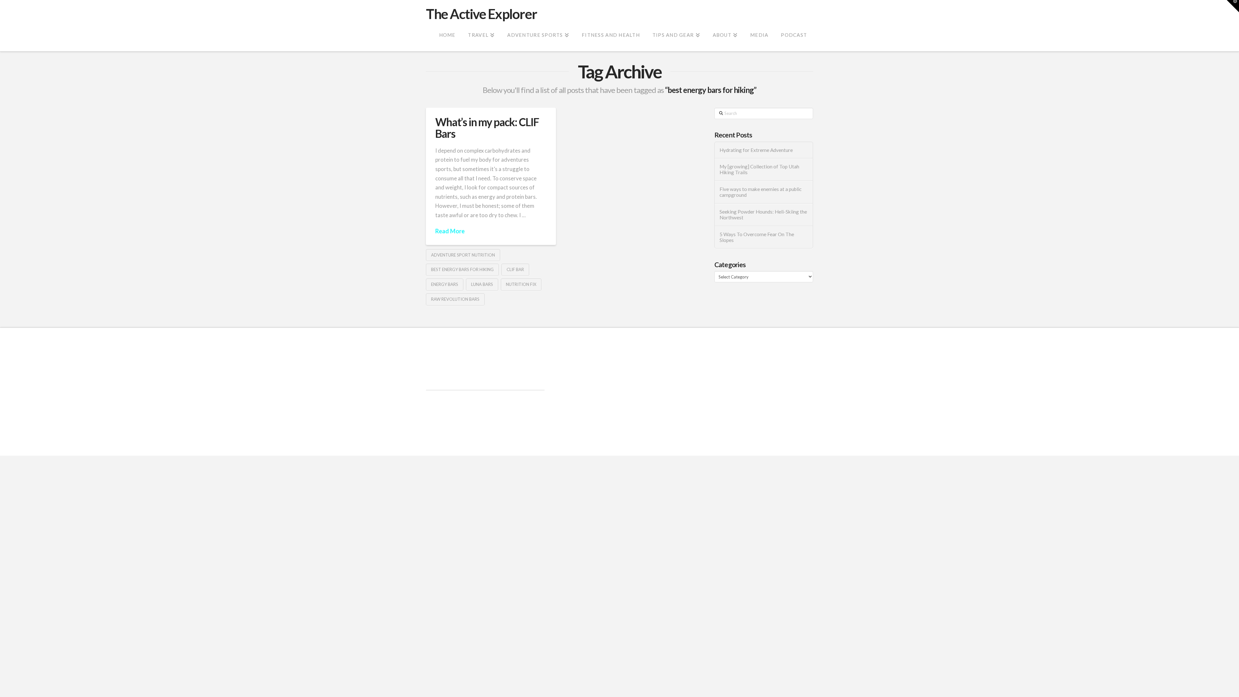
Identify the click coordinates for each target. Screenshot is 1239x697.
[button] (1233, 6)
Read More (450, 231)
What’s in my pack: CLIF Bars (487, 128)
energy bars (444, 284)
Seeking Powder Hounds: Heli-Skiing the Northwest (763, 215)
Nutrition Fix (521, 284)
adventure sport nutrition (463, 255)
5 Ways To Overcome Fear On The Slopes (757, 237)
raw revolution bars (455, 299)
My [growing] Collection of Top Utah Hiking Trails (759, 170)
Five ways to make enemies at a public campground (760, 192)
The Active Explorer (481, 14)
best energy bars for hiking (462, 269)
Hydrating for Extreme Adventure (756, 150)
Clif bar (515, 269)
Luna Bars (482, 284)
